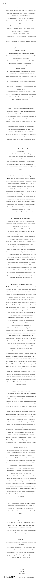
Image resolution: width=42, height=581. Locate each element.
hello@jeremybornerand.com (21, 33)
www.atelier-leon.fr (29, 28)
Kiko (9, 577)
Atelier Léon (34, 576)
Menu (5, 3)
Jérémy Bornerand (30, 577)
